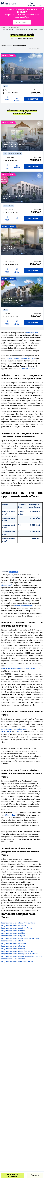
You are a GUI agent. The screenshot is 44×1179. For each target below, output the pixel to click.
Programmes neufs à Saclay (13, 959)
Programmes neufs (13, 27)
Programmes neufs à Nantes (13, 946)
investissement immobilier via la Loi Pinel (18, 668)
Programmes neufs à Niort (12, 941)
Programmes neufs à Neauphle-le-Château (19, 954)
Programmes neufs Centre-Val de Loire (15, 29)
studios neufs (6, 585)
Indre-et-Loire (33, 29)
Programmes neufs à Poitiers (13, 933)
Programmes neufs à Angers (13, 936)
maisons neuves (28, 368)
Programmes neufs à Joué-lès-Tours (16, 928)
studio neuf (6, 732)
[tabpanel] (22, 68)
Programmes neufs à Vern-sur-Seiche (17, 961)
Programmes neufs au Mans (13, 930)
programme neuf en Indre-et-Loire (20, 358)
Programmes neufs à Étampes (14, 943)
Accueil (3, 27)
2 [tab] (22, 81)
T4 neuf (19, 732)
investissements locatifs (24, 605)
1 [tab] (21, 81)
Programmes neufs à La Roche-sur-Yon (17, 951)
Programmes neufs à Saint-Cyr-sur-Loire (18, 923)
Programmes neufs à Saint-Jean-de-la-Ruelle (20, 938)
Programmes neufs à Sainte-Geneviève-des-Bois (21, 956)
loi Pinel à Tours (10, 815)
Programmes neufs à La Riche (13, 925)
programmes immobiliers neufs (14, 729)
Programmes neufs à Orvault (13, 948)
